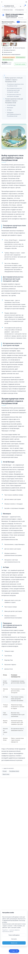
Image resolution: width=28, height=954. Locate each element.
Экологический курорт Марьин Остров (9, 22)
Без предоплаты (20, 9)
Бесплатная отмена (8, 9)
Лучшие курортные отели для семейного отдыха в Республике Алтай (14, 100)
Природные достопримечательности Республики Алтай (14, 114)
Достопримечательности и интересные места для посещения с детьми (14, 90)
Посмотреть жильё (20, 64)
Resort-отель (6, 774)
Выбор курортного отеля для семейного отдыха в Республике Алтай (13, 79)
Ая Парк (9, 110)
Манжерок (10, 107)
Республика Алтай (14, 771)
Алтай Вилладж (11, 105)
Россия (4, 771)
